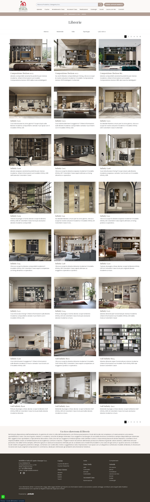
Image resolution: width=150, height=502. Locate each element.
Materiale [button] (60, 32)
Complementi (113, 461)
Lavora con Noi (111, 9)
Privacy (3, 501)
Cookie (8, 501)
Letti (84, 467)
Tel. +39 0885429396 (25, 468)
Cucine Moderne (63, 464)
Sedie (85, 461)
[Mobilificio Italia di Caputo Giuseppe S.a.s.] (23, 6)
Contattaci (112, 472)
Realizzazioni (84, 9)
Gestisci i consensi (18, 501)
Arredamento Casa (58, 9)
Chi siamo (112, 467)
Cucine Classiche (63, 466)
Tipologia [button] (86, 32)
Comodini (86, 469)
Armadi (85, 472)
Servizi (111, 469)
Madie (60, 475)
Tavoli (59, 479)
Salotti (60, 477)
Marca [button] (46, 32)
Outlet (111, 478)
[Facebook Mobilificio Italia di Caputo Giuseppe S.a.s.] (20, 473)
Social (101, 9)
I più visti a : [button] (102, 32)
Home (65, 14)
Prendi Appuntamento (114, 5)
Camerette (87, 474)
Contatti (121, 9)
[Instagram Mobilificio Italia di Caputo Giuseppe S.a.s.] (23, 473)
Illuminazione (87, 480)
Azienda (39, 9)
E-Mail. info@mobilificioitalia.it (28, 470)
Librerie (84, 14)
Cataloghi (94, 9)
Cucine (47, 9)
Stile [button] (73, 32)
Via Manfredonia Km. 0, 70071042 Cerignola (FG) (27, 466)
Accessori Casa (72, 9)
